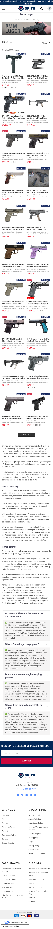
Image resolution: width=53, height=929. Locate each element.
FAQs (30, 842)
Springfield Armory (22, 603)
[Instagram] (22, 795)
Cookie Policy (39, 849)
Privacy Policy (39, 845)
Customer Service (8, 875)
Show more (26, 435)
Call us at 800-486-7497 (26, 789)
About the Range (8, 827)
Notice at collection (11, 926)
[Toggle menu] (3, 8)
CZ (26, 601)
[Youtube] (26, 795)
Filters (44, 43)
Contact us (6, 823)
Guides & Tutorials (35, 887)
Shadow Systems (34, 601)
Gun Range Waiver (9, 835)
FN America (19, 601)
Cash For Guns (7, 891)
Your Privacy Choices (18, 922)
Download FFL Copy (36, 879)
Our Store (5, 815)
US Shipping (33, 838)
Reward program (8, 883)
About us (5, 819)
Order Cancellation (35, 823)
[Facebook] (18, 795)
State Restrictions (9, 879)
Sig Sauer (44, 601)
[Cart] (49, 8)
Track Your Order (34, 815)
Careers (5, 839)
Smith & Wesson (8, 603)
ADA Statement (8, 887)
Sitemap (31, 902)
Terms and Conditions (39, 853)
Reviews (31, 898)
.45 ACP (37, 532)
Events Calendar (8, 843)
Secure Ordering (34, 819)
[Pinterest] (31, 795)
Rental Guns (6, 831)
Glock (12, 601)
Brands (31, 883)
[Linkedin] (35, 795)
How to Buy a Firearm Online (39, 869)
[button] (3, 42)
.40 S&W (47, 532)
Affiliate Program (34, 834)
